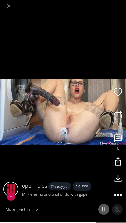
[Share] (118, 162)
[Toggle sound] (117, 209)
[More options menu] (120, 3)
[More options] (118, 196)
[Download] (118, 179)
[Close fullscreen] (8, 6)
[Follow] (11, 197)
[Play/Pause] (103, 209)
